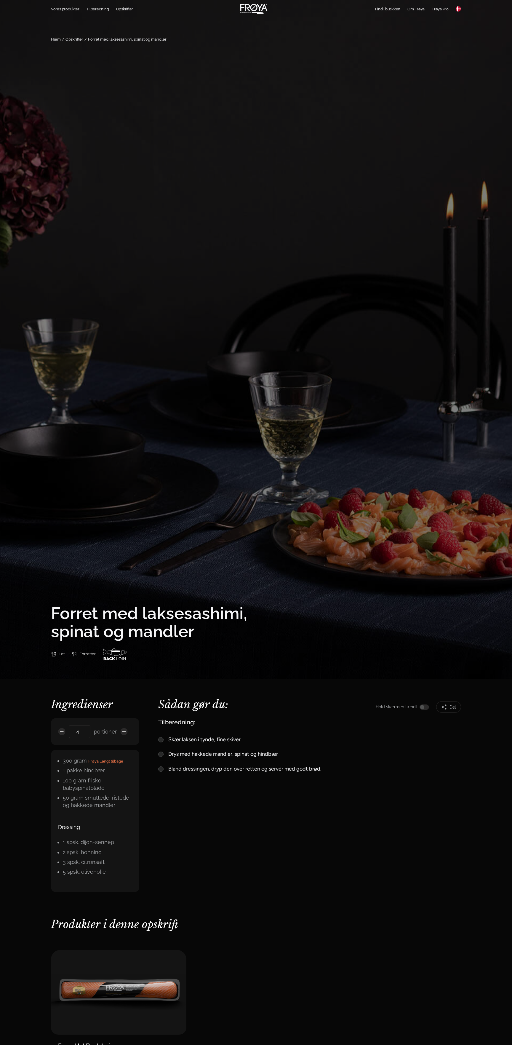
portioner (105, 731)
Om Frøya (416, 9)
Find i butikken (387, 9)
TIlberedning (97, 9)
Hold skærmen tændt (396, 706)
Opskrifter (124, 9)
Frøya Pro (440, 9)
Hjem (56, 39)
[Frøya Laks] (254, 9)
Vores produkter (65, 9)
